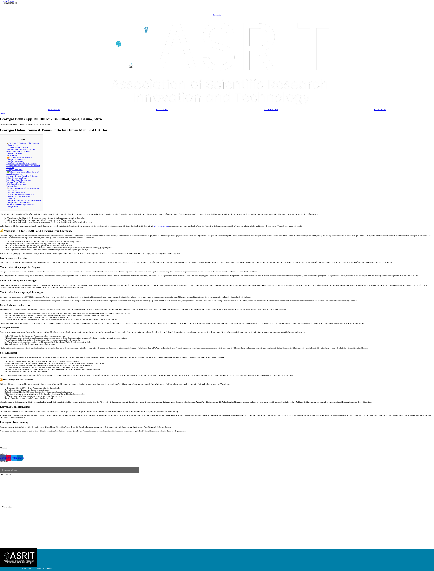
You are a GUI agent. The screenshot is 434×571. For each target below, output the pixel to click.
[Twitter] (217, 9)
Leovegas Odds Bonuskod (15, 160)
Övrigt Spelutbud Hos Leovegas (17, 151)
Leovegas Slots (11, 186)
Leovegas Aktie (12, 207)
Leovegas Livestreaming (15, 162)
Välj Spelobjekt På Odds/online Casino (20, 194)
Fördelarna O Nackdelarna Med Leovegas (21, 164)
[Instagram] (217, 7)
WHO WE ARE (54, 110)
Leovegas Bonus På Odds (15, 182)
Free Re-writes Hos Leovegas (17, 147)
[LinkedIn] (217, 11)
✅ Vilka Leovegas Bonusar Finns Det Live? (22, 172)
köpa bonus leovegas (161, 226)
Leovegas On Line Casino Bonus (18, 196)
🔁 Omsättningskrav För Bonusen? (19, 157)
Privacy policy (27, 568)
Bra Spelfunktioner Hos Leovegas (18, 180)
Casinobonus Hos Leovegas (16, 184)
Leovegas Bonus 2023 (14, 170)
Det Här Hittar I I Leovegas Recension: (20, 205)
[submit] (142, 470)
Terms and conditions (44, 568)
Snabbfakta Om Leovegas (15, 192)
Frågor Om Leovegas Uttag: (16, 178)
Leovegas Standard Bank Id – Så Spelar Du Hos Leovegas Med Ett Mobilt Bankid (23, 201)
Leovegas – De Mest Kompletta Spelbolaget (22, 176)
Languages (217, 15)
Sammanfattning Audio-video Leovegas (20, 149)
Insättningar (10, 198)
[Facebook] (217, 5)
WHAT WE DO (162, 110)
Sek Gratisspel (11, 155)
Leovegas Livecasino (14, 153)
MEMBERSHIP (380, 110)
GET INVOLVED (271, 110)
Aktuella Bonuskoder (14, 174)
